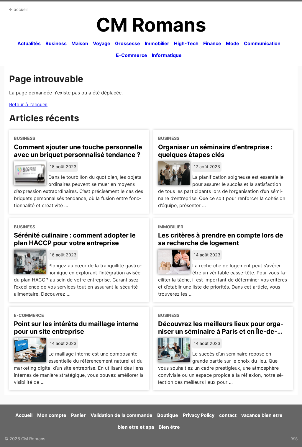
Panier (78, 415)
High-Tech (186, 43)
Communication (262, 43)
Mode (232, 43)
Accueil (23, 415)
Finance (212, 43)
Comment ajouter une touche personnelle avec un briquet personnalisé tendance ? (78, 150)
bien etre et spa (136, 427)
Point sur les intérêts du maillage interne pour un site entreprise (76, 327)
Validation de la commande (121, 415)
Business (56, 43)
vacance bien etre (262, 415)
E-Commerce (131, 55)
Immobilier (157, 43)
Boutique (167, 415)
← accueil (18, 9)
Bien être (169, 427)
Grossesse (127, 43)
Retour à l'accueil (28, 104)
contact (228, 415)
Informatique (167, 55)
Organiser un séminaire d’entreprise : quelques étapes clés (215, 150)
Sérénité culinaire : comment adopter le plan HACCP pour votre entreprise (75, 239)
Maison (79, 43)
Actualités (29, 43)
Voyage (101, 43)
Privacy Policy (198, 415)
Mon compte (51, 415)
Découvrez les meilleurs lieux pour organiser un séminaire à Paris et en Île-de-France (220, 331)
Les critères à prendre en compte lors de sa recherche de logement (220, 239)
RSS (294, 438)
